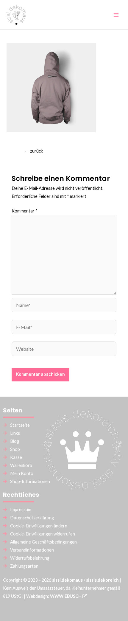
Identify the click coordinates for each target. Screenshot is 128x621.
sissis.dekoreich (102, 580)
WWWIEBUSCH (66, 596)
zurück (33, 150)
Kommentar (25, 210)
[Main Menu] (116, 15)
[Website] (64, 349)
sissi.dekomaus (67, 580)
